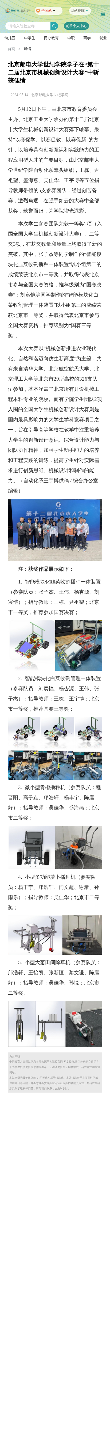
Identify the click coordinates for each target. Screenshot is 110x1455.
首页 (11, 49)
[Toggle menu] (102, 13)
